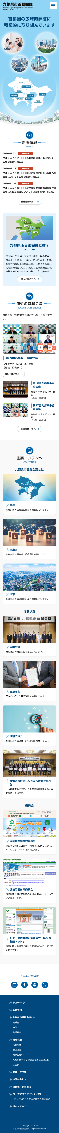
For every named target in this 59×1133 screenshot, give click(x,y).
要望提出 (26, 153)
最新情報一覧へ (28, 201)
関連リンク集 (19, 1072)
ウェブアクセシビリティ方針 (28, 1094)
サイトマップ (19, 1106)
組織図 (16, 1022)
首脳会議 (17, 1044)
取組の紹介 (18, 1054)
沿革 (15, 1027)
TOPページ (19, 1002)
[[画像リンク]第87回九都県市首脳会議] (15, 415)
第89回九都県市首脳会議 (21, 358)
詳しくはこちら (28, 279)
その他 (16, 1064)
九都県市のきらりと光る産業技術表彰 (31, 1059)
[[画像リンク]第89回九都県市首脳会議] (29, 351)
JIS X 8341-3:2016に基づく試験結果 (31, 1098)
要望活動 (17, 1049)
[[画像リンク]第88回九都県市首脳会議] (15, 395)
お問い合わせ (19, 1079)
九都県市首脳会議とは (24, 1017)
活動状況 (17, 1039)
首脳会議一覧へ (28, 428)
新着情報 (17, 1010)
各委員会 (17, 1032)
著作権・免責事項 (22, 1086)
